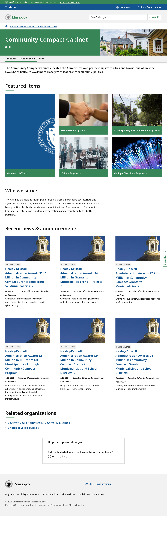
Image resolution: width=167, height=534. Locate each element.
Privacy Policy (50, 494)
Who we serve (27, 58)
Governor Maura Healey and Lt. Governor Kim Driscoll (33, 26)
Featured (12, 58)
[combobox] (125, 17)
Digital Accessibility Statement (22, 494)
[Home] (6, 26)
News (41, 58)
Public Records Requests (93, 494)
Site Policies (68, 494)
